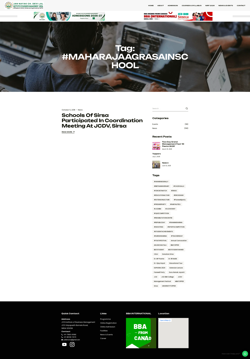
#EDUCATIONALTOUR (161, 195)
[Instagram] (72, 344)
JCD (155, 277)
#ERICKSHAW (178, 195)
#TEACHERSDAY (177, 236)
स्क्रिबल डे (165, 163)
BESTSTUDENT (159, 250)
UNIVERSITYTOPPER (169, 286)
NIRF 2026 (210, 5)
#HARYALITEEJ (175, 204)
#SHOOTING (158, 227)
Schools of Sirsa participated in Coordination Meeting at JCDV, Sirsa (102, 120)
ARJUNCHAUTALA (160, 245)
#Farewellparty (180, 200)
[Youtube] (64, 344)
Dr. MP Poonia (159, 259)
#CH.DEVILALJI (178, 186)
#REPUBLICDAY (159, 222)
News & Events (225, 5)
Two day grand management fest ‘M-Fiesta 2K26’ (173, 144)
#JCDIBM (157, 209)
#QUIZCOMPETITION (161, 213)
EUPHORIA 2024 (159, 268)
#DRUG (174, 191)
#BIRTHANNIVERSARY (161, 186)
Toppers (156, 154)
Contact (241, 5)
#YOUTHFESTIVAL (160, 241)
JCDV (180, 277)
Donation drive (168, 254)
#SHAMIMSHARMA (175, 222)
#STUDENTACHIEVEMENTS (163, 231)
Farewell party (159, 272)
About (160, 5)
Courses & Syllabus (191, 5)
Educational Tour (175, 263)
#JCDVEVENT (170, 209)
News (80, 110)
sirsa (156, 286)
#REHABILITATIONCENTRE (163, 218)
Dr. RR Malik (172, 259)
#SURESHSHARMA (160, 236)
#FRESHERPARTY (160, 204)
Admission (173, 5)
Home (151, 5)
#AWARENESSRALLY (161, 182)
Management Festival (162, 281)
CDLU (156, 254)
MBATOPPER (179, 281)
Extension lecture (176, 268)
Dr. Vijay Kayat (159, 263)
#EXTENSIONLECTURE (162, 200)
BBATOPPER (175, 245)
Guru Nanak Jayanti (176, 272)
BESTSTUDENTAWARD (176, 250)
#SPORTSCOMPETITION (175, 227)
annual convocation (179, 241)
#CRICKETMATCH (160, 191)
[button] (245, 354)
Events (155, 124)
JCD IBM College (167, 277)
